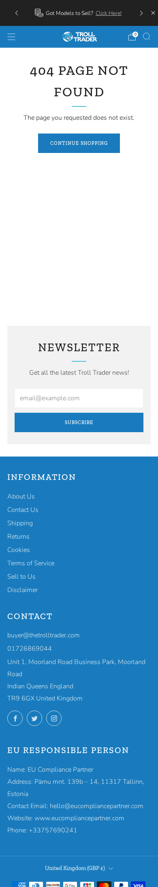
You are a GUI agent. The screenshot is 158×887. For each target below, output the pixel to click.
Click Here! (109, 13)
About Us (21, 496)
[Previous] (16, 13)
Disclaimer (22, 590)
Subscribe (79, 422)
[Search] (147, 36)
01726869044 (29, 648)
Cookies (18, 549)
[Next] (141, 13)
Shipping (20, 523)
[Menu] (11, 37)
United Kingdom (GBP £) (75, 868)
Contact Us (22, 509)
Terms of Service (30, 563)
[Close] (153, 13)
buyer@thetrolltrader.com (43, 635)
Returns (18, 536)
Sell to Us (21, 576)
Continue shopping (79, 143)
